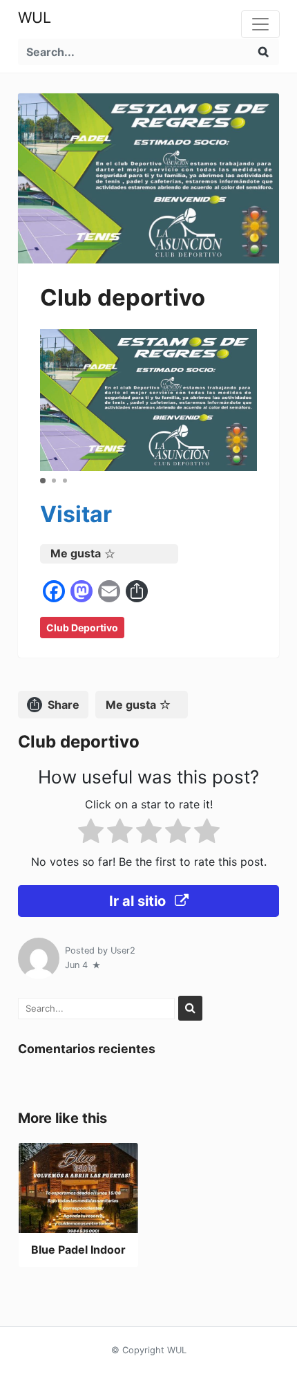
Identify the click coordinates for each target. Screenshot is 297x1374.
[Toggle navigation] (260, 24)
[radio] (91, 833)
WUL (34, 17)
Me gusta (75, 553)
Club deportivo (82, 627)
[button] (43, 480)
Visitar (76, 514)
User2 (123, 950)
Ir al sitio (139, 901)
